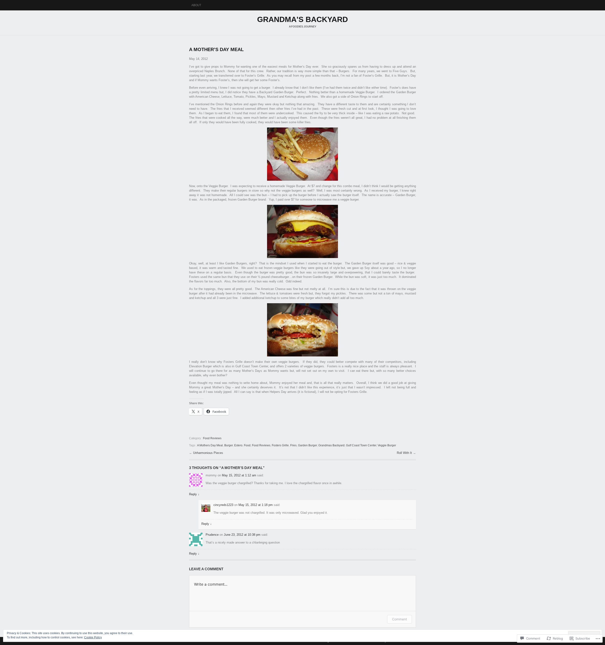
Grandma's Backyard (302, 19)
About (196, 5)
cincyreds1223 (223, 505)
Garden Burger (307, 445)
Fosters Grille (280, 445)
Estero (238, 445)
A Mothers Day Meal (210, 445)
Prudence (212, 534)
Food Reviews (212, 438)
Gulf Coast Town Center (361, 445)
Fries (293, 445)
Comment (399, 619)
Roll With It (405, 453)
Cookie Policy (93, 637)
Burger (228, 445)
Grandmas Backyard (331, 445)
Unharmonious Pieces (208, 453)
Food (247, 445)
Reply (194, 494)
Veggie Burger (387, 445)
